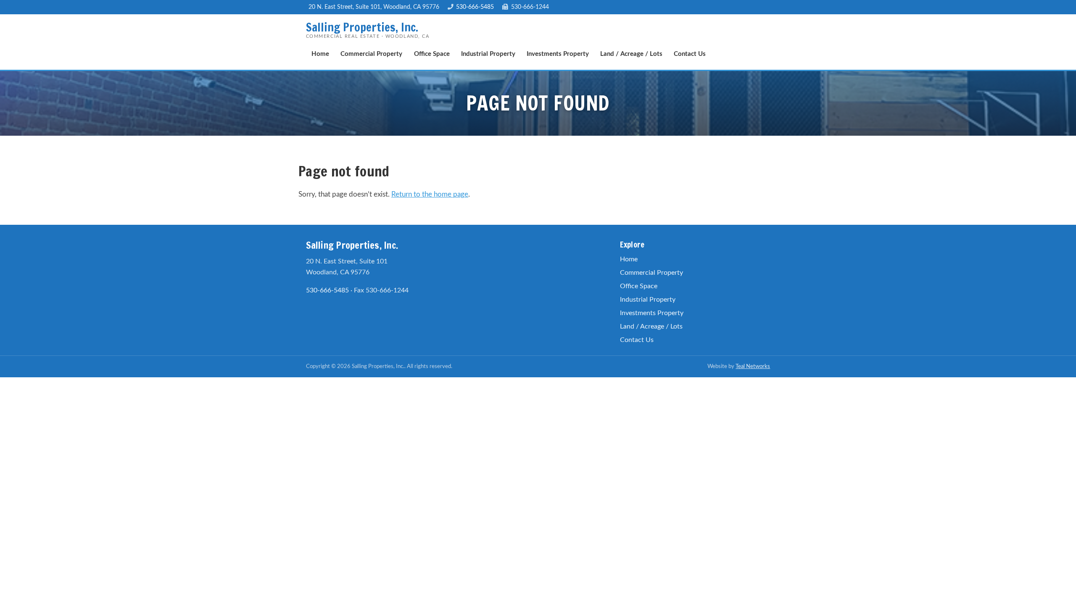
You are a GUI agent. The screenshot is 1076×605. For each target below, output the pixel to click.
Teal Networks (753, 366)
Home (320, 54)
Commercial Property (371, 54)
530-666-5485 (475, 7)
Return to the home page (429, 194)
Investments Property (558, 54)
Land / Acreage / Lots (631, 54)
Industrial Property (488, 54)
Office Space (432, 54)
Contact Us (690, 54)
